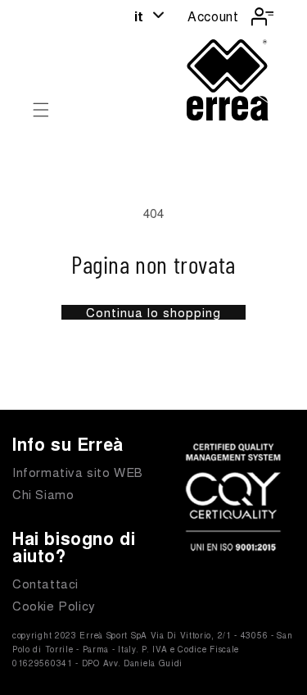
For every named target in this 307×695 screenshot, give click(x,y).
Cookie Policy (54, 605)
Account (212, 16)
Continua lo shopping (153, 312)
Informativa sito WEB (77, 471)
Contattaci (45, 583)
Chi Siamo (43, 493)
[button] (41, 110)
